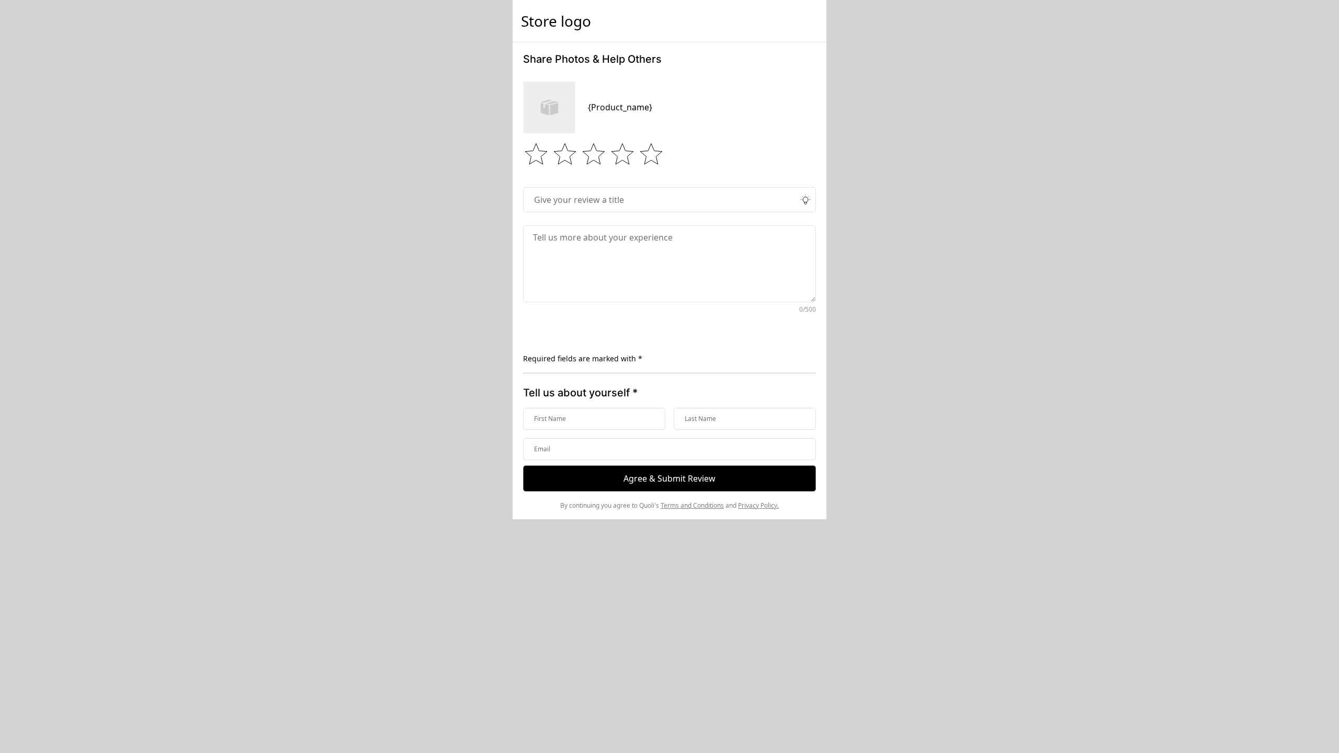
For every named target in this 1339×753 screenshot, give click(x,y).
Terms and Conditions (692, 505)
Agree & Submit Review (669, 478)
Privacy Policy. (758, 505)
